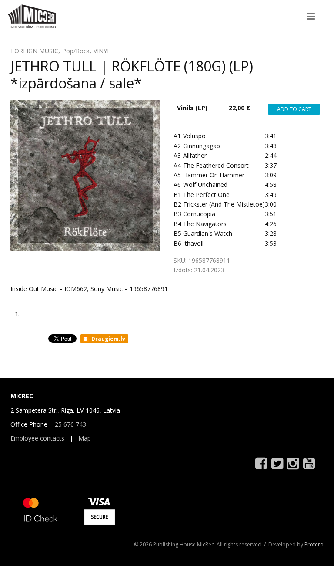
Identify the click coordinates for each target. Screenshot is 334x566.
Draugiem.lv (107, 338)
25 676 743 (70, 424)
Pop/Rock (76, 51)
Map (84, 438)
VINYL (102, 51)
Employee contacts (37, 438)
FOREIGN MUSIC (34, 51)
